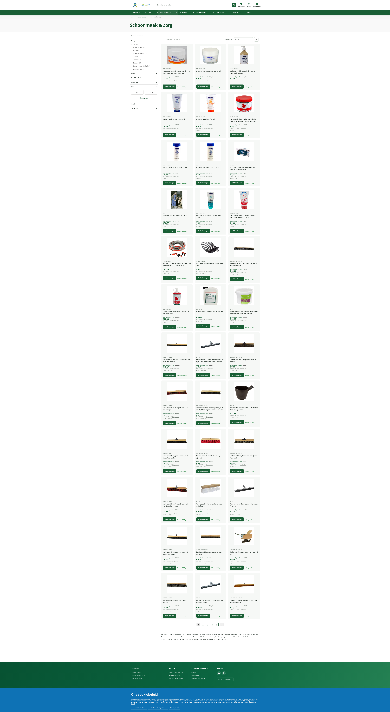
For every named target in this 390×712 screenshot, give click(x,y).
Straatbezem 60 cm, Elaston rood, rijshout (208, 457)
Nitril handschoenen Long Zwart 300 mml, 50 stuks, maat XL (242, 168)
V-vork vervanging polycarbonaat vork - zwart (210, 264)
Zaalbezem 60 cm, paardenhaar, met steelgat (209, 553)
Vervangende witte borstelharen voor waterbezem (209, 505)
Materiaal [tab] (134, 82)
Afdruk (133, 704)
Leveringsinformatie (138, 675)
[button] (189, 47)
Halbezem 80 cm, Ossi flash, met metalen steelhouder (243, 264)
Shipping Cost (175, 80)
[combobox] (196, 5)
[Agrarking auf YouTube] (219, 673)
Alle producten (136, 672)
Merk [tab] (133, 73)
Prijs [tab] (132, 87)
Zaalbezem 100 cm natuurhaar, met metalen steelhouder (176, 361)
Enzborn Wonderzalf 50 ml (205, 119)
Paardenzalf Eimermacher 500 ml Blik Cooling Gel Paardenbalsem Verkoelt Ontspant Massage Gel (243, 120)
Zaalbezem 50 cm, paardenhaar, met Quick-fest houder (175, 457)
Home (132, 17)
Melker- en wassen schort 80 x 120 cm (176, 215)
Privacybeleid (195, 675)
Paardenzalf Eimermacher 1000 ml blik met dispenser (176, 313)
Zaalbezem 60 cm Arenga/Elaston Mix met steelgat (175, 409)
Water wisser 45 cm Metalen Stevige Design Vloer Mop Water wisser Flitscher (210, 361)
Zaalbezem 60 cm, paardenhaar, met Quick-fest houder (175, 553)
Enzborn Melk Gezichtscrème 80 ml (208, 71)
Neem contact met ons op (177, 672)
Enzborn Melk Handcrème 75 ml (174, 119)
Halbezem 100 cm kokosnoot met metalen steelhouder (244, 601)
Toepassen (144, 98)
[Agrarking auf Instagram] (224, 673)
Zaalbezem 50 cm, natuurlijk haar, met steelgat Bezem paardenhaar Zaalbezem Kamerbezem (210, 409)
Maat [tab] (133, 104)
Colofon (193, 672)
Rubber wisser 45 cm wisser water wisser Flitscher (244, 505)
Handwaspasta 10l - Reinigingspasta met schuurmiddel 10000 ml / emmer (244, 313)
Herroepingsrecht (174, 675)
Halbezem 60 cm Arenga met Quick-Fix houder (243, 361)
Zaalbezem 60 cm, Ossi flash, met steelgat (174, 601)
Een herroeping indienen (176, 678)
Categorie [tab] (134, 41)
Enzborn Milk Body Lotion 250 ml (207, 167)
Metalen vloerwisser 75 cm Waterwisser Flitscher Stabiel (210, 601)
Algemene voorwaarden (198, 678)
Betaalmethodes (137, 678)
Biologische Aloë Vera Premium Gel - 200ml (209, 216)
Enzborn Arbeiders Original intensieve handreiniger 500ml (243, 72)
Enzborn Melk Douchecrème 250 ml (175, 167)
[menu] (195, 12)
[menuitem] (139, 12)
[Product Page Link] (177, 55)
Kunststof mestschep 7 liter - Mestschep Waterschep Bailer (244, 409)
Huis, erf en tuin (141, 17)
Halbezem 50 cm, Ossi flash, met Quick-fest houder (243, 457)
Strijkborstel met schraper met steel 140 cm (244, 553)
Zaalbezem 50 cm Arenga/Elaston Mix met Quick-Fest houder (175, 505)
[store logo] (141, 4)
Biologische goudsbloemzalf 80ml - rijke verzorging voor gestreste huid (176, 72)
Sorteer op (228, 40)
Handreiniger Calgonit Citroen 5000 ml (209, 312)
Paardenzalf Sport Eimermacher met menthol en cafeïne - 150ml (242, 216)
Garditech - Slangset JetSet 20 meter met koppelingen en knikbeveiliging (177, 264)
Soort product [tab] (136, 78)
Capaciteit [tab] (134, 108)
